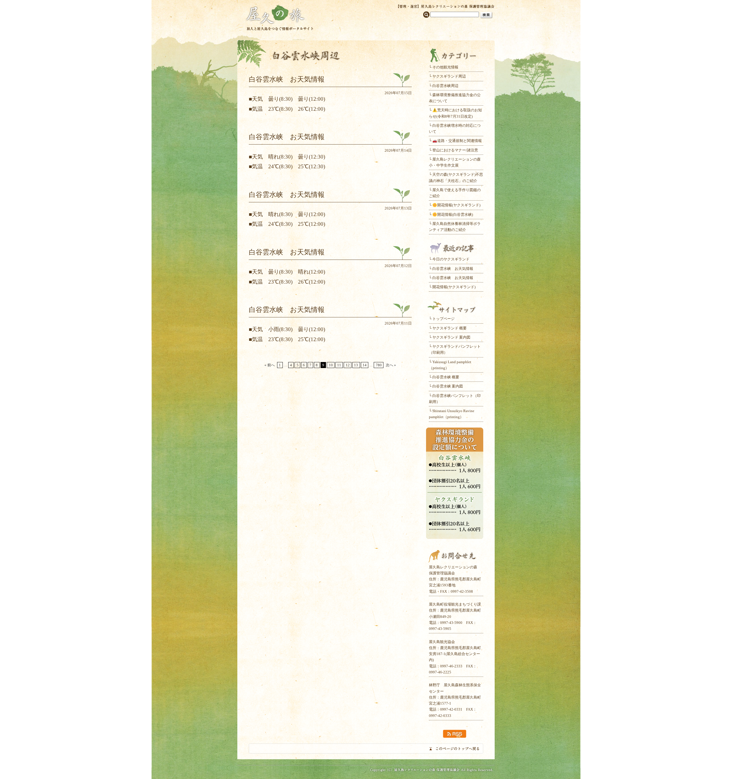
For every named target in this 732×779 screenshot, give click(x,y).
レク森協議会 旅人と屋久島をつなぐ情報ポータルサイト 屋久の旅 (279, 17)
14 (365, 365)
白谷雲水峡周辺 (445, 86)
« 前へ (269, 365)
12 (348, 365)
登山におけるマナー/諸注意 (455, 150)
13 (356, 365)
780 (379, 365)
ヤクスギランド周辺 (449, 76)
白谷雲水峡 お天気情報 (452, 268)
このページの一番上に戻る (366, 749)
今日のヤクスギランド (451, 259)
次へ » (391, 365)
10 (331, 365)
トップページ (443, 319)
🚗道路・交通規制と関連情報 (457, 141)
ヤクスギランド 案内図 (451, 337)
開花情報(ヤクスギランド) (454, 287)
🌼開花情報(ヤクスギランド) (456, 205)
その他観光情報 (445, 67)
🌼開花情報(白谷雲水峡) (452, 214)
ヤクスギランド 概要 (449, 328)
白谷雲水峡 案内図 (447, 386)
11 (339, 365)
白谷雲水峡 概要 (445, 377)
